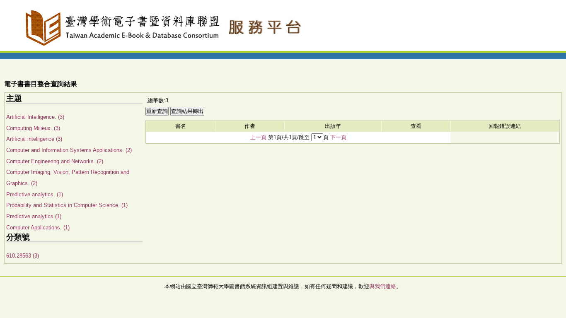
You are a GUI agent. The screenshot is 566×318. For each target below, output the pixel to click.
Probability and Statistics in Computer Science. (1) (67, 205)
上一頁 (258, 137)
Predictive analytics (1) (33, 216)
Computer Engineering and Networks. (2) (54, 161)
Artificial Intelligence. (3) (35, 117)
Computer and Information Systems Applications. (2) (69, 150)
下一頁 (338, 137)
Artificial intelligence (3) (34, 139)
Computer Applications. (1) (38, 227)
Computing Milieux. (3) (33, 128)
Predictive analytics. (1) (34, 194)
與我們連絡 (382, 286)
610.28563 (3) (22, 256)
